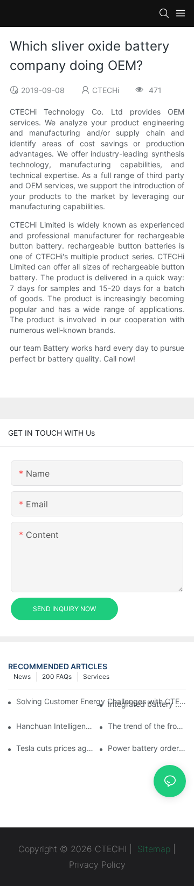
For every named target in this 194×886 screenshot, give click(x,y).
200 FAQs (57, 676)
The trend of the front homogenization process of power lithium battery (147, 726)
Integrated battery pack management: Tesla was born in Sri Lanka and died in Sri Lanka (147, 703)
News (22, 676)
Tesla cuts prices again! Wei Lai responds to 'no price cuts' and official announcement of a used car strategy (55, 748)
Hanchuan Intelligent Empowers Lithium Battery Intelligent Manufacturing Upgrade (55, 726)
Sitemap (152, 849)
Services (96, 676)
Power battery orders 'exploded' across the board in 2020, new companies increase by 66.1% (147, 748)
